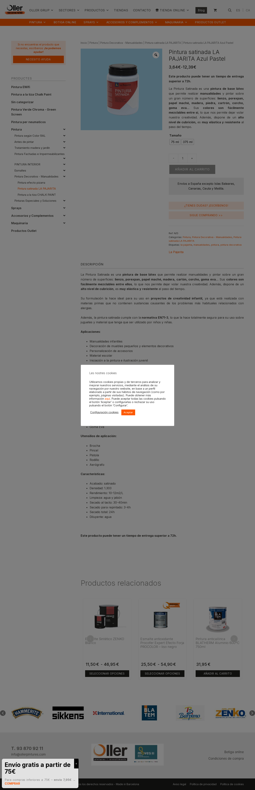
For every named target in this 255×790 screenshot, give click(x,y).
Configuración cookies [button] (104, 412)
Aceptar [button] (128, 412)
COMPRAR (12, 783)
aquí (107, 398)
